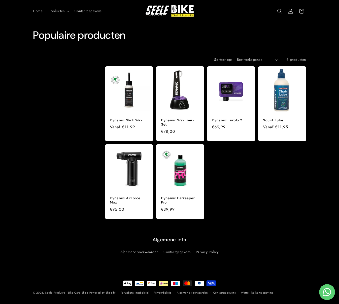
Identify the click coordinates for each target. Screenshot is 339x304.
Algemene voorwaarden (139, 251)
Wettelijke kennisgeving (257, 293)
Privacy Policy (207, 251)
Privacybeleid (162, 293)
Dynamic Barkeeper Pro (178, 200)
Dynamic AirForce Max (125, 200)
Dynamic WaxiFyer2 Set (178, 122)
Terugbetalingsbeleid (134, 293)
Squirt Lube (273, 120)
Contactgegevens (177, 251)
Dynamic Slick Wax (126, 120)
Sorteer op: (223, 59)
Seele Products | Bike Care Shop (66, 293)
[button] (58, 11)
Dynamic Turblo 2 (227, 120)
